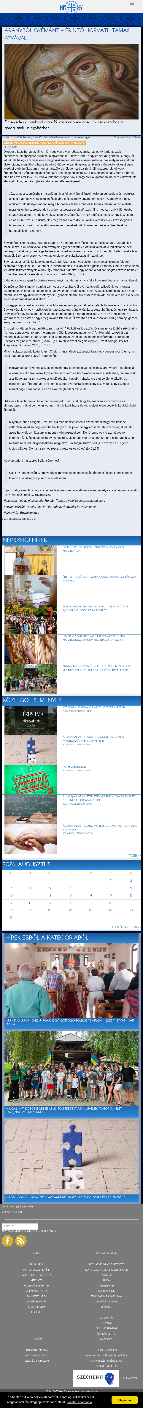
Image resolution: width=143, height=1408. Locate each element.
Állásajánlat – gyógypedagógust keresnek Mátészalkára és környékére (93, 739)
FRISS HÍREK (36, 1264)
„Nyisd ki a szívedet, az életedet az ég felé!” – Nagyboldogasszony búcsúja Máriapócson (94, 638)
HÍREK (31, 1207)
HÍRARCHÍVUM (36, 1307)
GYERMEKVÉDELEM (106, 1366)
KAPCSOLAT (106, 1339)
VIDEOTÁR (106, 1323)
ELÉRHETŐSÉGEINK (106, 1350)
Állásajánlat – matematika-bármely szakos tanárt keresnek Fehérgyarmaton (99, 798)
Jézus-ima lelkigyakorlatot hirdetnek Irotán (94, 707)
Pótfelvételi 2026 (74, 767)
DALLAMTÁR (106, 1318)
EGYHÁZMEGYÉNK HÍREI (36, 1270)
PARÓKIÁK (106, 1275)
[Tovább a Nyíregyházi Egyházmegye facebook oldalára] (7, 1241)
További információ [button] (79, 1402)
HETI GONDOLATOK (36, 1356)
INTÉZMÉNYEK (106, 1286)
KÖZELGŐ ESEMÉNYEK (36, 1286)
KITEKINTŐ (37, 1280)
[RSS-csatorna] (21, 1241)
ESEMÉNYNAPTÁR (37, 1302)
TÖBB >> (135, 856)
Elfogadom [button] (124, 1400)
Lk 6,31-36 (11, 147)
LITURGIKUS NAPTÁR (36, 1350)
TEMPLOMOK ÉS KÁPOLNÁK (106, 1296)
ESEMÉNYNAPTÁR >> (126, 927)
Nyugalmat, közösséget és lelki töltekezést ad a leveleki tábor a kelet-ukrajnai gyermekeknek (97, 668)
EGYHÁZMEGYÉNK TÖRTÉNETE (106, 1264)
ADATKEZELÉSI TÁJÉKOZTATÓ (106, 1361)
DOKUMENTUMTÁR (106, 1328)
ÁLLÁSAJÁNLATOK (36, 1291)
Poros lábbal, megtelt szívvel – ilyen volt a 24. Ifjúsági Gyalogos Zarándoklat (95, 608)
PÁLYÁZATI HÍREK (36, 1296)
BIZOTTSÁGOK (106, 1291)
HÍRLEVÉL (36, 1312)
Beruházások (129, 1378)
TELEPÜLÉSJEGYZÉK (106, 1302)
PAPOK (106, 1280)
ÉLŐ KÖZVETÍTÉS (106, 1334)
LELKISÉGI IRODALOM (36, 1361)
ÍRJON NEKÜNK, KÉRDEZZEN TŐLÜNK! (106, 1356)
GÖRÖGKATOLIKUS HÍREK (36, 1275)
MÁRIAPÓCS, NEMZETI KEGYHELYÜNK (106, 1270)
